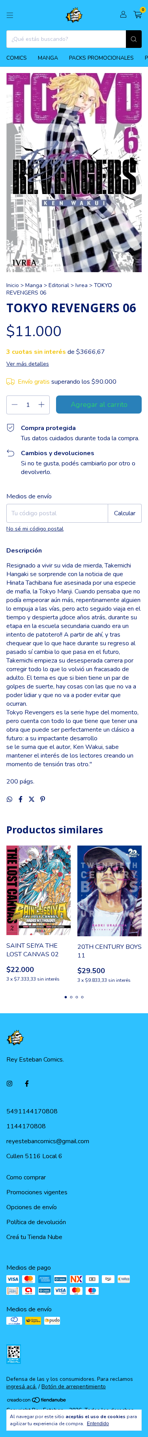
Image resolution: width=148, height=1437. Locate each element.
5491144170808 (32, 1111)
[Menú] (9, 15)
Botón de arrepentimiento (73, 1386)
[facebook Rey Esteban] (27, 1084)
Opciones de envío (31, 1207)
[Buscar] (134, 39)
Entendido (98, 1423)
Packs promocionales (101, 58)
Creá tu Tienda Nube (34, 1237)
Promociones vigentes (36, 1192)
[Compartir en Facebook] (21, 799)
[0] (137, 15)
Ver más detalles (27, 364)
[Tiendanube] (36, 1401)
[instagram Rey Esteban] (9, 1084)
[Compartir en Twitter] (32, 799)
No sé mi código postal (35, 529)
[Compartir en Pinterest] (42, 799)
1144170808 (26, 1126)
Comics (16, 58)
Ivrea (81, 285)
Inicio (12, 285)
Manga (48, 58)
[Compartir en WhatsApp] (10, 799)
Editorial (59, 285)
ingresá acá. (21, 1386)
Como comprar (26, 1177)
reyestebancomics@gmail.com (47, 1141)
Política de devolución (36, 1222)
